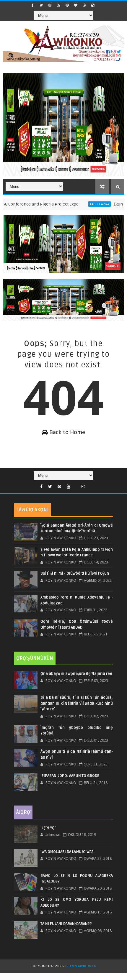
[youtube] (58, 5)
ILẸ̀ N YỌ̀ (47, 828)
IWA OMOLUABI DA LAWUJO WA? (67, 851)
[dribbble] (84, 5)
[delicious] (93, 5)
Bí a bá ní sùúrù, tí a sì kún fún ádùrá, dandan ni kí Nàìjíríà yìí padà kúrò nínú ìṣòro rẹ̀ (76, 703)
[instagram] (50, 5)
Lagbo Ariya (87, 204)
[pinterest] (67, 5)
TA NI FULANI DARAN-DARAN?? (66, 923)
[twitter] (41, 5)
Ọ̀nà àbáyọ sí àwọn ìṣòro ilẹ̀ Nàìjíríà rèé (76, 673)
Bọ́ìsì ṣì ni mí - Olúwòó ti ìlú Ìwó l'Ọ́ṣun (74, 573)
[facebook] (33, 5)
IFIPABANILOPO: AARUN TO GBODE (69, 775)
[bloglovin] (76, 5)
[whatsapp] (75, 485)
